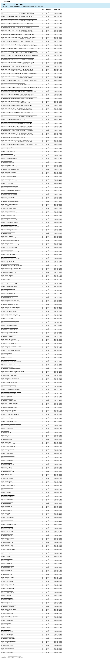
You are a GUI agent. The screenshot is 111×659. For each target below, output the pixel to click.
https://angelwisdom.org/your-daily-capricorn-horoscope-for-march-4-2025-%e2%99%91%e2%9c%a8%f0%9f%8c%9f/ (17, 134)
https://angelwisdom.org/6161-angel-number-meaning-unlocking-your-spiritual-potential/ (13, 308)
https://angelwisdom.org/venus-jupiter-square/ (7, 507)
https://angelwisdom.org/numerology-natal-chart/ (7, 557)
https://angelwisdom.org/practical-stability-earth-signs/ (8, 495)
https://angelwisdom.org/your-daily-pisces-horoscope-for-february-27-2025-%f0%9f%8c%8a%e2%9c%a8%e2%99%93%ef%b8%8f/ (19, 51)
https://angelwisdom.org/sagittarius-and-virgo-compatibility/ (9, 410)
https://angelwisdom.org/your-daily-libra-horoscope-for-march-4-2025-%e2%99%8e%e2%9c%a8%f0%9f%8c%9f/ (16, 140)
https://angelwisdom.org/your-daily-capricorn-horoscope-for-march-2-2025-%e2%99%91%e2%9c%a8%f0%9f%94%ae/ (17, 98)
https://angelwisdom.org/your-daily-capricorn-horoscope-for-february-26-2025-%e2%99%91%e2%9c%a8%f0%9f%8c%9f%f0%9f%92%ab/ (20, 26)
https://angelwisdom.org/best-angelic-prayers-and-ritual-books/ (9, 328)
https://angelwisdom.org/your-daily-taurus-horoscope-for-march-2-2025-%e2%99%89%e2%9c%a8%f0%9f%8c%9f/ (16, 109)
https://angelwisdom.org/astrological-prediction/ (7, 528)
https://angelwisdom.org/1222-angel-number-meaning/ (8, 343)
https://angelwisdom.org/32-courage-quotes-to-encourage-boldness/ (10, 282)
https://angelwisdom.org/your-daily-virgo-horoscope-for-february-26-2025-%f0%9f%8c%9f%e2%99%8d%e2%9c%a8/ (17, 38)
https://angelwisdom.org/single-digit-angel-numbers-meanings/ (9, 216)
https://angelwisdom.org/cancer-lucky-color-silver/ (7, 599)
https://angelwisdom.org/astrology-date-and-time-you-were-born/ (9, 616)
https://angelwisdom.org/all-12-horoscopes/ (6, 563)
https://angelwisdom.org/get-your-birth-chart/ (7, 531)
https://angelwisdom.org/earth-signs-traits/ (6, 653)
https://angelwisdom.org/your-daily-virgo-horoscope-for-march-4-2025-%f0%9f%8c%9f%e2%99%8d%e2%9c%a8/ (16, 147)
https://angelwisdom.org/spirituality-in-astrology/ (7, 464)
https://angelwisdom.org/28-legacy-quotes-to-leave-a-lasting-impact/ (10, 205)
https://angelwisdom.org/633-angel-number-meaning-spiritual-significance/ (11, 424)
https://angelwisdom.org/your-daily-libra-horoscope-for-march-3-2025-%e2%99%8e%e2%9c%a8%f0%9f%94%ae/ (16, 122)
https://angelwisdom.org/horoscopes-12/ (6, 468)
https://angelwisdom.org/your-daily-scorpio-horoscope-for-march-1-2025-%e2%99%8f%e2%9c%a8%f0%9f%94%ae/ (16, 90)
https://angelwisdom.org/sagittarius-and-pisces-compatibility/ (9, 360)
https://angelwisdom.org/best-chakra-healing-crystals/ (8, 289)
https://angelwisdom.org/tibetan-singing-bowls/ (7, 297)
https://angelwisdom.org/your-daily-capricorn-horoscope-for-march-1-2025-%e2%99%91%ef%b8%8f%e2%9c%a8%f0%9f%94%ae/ (19, 80)
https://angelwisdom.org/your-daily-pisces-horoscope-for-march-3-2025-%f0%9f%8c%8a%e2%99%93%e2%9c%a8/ (16, 123)
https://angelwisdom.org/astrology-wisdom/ (6, 425)
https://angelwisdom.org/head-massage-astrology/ (7, 645)
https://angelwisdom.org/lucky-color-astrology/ (7, 589)
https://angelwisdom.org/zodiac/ (5, 431)
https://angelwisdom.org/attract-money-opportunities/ (8, 621)
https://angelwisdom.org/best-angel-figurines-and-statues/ (8, 351)
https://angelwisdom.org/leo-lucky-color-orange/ (7, 606)
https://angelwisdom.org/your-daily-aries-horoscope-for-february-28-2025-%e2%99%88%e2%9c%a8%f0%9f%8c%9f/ (17, 59)
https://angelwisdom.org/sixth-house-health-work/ (7, 450)
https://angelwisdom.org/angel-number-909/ (7, 243)
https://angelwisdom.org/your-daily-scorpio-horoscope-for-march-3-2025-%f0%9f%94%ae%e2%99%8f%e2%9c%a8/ (16, 126)
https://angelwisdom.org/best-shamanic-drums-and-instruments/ (9, 290)
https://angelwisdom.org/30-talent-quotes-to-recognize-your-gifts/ (9, 222)
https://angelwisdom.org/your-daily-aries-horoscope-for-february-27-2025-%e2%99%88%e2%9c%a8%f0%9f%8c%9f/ (17, 41)
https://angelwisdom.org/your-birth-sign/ (6, 457)
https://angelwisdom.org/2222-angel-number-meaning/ (8, 280)
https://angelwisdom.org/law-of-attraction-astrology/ (8, 638)
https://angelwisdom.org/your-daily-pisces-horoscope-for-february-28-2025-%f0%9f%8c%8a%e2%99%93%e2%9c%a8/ (17, 69)
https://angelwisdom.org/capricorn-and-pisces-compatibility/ (9, 194)
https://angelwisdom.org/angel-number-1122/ (7, 279)
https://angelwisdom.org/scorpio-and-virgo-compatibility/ (8, 386)
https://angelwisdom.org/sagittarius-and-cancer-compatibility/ (9, 180)
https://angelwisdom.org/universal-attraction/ (7, 496)
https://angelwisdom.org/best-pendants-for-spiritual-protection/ (9, 296)
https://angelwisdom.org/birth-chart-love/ (6, 539)
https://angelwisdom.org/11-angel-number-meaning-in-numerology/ (10, 383)
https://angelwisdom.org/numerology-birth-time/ (7, 475)
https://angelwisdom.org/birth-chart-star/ (6, 610)
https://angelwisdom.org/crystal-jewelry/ (6, 353)
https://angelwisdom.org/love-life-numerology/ (7, 460)
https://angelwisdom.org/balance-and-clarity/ (7, 642)
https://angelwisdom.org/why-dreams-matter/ (7, 250)
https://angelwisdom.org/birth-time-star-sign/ (7, 613)
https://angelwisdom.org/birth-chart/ (5, 514)
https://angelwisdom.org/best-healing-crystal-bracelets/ (8, 354)
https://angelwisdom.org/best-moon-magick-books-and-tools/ (9, 390)
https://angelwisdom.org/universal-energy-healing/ (7, 493)
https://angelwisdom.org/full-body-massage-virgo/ (7, 584)
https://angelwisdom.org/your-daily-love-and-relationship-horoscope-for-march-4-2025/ (13, 137)
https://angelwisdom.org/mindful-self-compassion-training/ (9, 382)
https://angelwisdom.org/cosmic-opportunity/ (7, 649)
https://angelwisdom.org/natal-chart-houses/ (6, 570)
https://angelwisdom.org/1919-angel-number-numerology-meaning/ (10, 169)
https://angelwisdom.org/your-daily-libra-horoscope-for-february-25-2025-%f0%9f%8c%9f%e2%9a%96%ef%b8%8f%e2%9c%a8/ (18, 13)
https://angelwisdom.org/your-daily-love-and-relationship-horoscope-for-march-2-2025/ (13, 101)
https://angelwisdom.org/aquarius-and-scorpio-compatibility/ (9, 421)
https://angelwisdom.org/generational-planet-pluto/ (7, 482)
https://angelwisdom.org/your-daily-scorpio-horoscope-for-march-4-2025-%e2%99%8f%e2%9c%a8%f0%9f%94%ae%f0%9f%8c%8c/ (19, 144)
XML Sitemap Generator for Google (35, 6)
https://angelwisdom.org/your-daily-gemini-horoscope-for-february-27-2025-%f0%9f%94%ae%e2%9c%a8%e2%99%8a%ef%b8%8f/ (19, 45)
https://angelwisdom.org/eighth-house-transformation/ (8, 549)
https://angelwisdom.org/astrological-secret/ (6, 627)
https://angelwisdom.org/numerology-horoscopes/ (7, 538)
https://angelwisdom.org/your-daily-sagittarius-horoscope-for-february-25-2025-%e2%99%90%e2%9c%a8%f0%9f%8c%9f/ (17, 16)
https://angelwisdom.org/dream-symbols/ (6, 396)
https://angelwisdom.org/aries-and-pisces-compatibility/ (8, 248)
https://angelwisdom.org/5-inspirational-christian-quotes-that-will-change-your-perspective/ (13, 411)
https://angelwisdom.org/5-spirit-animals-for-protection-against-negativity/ (11, 190)
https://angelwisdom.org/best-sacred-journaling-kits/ (8, 254)
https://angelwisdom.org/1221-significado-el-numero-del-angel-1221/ (10, 184)
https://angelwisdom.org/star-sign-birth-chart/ (7, 527)
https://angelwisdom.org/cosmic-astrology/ (6, 571)
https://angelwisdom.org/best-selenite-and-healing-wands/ (8, 159)
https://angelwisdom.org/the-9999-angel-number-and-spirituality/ (9, 326)
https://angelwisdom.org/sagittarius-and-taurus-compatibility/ (9, 404)
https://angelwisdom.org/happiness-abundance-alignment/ (8, 641)
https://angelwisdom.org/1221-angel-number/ (7, 173)
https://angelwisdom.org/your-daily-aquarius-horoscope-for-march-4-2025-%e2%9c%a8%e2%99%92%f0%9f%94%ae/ (17, 130)
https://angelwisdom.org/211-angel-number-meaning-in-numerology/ (10, 301)
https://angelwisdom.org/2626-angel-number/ (7, 287)
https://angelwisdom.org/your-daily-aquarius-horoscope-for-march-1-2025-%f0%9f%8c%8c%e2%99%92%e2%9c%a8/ (17, 76)
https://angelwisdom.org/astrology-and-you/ (7, 564)
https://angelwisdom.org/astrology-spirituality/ (7, 553)
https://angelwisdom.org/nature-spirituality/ (6, 255)
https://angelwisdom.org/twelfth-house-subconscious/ (8, 560)
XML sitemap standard (24, 4)
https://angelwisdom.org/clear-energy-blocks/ (7, 635)
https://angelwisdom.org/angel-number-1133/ (7, 418)
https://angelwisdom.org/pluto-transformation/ (7, 486)
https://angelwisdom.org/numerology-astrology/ (7, 517)
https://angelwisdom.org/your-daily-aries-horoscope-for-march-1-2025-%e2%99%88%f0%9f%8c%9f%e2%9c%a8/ (16, 77)
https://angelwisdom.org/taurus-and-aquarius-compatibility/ (9, 193)
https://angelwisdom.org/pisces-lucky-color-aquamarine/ (8, 609)
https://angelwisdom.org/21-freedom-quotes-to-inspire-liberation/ (9, 304)
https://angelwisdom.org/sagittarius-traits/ (6, 439)
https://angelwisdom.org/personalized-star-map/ (7, 499)
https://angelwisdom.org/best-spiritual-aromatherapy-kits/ (8, 262)
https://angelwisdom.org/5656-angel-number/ (7, 198)
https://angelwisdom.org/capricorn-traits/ (6, 525)
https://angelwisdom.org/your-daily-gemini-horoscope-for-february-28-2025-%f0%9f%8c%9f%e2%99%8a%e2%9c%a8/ (17, 63)
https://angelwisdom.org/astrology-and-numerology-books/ (9, 407)
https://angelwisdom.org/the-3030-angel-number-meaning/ (9, 358)
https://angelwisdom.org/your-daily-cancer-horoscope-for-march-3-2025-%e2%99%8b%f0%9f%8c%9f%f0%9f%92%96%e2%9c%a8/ (19, 115)
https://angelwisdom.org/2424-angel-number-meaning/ (8, 257)
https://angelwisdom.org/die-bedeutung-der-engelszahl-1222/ (9, 152)
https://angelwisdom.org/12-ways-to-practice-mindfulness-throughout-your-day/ (11, 265)
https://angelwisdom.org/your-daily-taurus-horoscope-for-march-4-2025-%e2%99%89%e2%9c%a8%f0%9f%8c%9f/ (16, 145)
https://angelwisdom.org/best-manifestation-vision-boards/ (8, 208)
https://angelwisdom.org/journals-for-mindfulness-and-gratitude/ (9, 314)
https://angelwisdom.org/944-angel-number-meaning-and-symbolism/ (10, 389)
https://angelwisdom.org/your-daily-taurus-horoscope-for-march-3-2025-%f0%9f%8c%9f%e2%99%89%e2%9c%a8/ (16, 127)
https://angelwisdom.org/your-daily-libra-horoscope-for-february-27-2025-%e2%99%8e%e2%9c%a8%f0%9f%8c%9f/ (17, 49)
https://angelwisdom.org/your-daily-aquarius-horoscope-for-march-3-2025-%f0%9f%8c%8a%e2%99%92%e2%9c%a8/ (17, 112)
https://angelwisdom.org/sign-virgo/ (5, 461)
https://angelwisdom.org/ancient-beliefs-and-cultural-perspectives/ (9, 422)
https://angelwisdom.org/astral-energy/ (6, 630)
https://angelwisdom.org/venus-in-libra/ (6, 503)
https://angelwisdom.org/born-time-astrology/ (7, 598)
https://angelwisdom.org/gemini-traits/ (6, 432)
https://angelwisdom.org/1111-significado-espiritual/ (8, 364)
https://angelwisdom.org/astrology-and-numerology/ (8, 518)
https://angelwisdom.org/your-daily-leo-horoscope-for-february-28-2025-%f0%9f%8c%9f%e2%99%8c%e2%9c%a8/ (16, 66)
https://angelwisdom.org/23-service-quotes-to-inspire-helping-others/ (10, 378)
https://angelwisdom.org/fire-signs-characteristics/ (7, 652)
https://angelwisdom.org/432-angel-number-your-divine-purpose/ (9, 155)
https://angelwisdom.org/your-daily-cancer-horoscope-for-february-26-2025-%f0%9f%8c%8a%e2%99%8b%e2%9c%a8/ (17, 24)
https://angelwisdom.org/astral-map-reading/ (7, 634)
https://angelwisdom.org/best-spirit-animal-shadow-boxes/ (8, 272)
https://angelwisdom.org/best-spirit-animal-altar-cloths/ (8, 379)
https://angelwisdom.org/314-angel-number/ (7, 336)
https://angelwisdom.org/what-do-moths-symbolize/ (8, 151)
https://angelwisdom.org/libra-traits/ (5, 436)
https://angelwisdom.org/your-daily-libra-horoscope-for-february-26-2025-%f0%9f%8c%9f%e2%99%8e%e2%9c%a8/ (17, 31)
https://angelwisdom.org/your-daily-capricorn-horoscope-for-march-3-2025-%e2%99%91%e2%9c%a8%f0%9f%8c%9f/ (17, 116)
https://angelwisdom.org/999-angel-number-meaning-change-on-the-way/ (11, 392)
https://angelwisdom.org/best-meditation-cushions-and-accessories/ (10, 319)
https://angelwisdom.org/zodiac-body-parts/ (6, 506)
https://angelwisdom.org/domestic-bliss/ (6, 230)
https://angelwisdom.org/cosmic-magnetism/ (7, 631)
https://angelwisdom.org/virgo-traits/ (6, 435)
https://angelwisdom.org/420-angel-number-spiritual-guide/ (9, 325)
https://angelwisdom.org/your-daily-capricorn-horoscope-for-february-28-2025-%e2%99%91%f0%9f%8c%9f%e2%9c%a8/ (17, 62)
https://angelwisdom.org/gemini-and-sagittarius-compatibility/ (9, 375)
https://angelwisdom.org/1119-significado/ (6, 357)
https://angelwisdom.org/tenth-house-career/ (7, 453)
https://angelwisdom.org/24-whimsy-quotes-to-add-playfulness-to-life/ (10, 166)
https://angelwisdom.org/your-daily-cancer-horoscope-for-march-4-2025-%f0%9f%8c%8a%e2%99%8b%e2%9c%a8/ (16, 133)
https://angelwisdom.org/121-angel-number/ (7, 417)
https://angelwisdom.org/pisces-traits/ (6, 442)
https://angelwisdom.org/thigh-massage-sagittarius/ (7, 588)
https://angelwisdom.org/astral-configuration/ (7, 628)
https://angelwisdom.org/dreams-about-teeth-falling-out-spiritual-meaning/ (11, 361)
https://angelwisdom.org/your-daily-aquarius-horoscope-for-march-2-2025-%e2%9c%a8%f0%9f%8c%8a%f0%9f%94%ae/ (17, 94)
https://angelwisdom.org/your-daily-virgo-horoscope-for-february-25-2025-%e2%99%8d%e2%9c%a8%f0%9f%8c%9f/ (17, 20)
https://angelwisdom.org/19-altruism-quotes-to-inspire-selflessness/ (10, 414)
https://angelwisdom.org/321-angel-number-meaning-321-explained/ (10, 400)
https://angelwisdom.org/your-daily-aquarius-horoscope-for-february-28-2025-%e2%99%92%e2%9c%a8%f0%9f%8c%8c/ (17, 58)
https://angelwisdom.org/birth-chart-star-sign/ (7, 542)
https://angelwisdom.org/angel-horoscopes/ (6, 532)
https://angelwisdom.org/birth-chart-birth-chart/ (7, 592)
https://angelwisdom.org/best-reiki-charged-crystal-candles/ (9, 311)
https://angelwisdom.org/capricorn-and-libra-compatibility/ (9, 286)
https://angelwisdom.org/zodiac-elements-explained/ (8, 443)
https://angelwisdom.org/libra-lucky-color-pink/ (7, 603)
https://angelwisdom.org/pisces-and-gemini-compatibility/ (8, 322)
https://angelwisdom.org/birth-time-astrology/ (7, 520)
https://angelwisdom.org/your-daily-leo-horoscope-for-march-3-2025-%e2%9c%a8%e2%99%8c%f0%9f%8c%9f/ (16, 120)
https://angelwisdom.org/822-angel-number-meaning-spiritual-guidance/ (10, 219)
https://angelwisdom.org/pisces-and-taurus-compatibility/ (8, 215)
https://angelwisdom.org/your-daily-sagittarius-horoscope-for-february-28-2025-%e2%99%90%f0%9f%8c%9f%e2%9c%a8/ (17, 70)
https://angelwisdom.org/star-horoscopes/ (6, 463)
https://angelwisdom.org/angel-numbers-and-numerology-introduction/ (10, 307)
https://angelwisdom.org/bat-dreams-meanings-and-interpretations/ (10, 333)
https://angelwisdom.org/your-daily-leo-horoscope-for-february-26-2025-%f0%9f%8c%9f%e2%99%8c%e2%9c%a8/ (16, 30)
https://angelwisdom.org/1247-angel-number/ (7, 183)
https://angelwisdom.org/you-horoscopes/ (6, 467)
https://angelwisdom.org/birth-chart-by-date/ (7, 620)
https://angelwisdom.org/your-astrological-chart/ (7, 449)
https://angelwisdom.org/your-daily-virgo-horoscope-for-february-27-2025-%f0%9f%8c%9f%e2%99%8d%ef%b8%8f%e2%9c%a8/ (18, 56)
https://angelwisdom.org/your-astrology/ (6, 454)
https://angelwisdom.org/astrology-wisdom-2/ (7, 535)
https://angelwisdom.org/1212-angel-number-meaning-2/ (8, 197)
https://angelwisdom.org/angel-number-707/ (7, 233)
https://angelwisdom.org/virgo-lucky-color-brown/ (7, 471)
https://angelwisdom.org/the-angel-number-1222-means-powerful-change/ (11, 268)
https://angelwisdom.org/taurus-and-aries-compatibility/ (8, 339)
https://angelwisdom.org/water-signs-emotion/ (7, 428)
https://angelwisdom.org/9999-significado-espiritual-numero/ (9, 247)
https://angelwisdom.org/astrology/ (5, 513)
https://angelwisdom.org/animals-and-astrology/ (7, 617)
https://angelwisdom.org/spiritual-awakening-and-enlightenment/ (9, 186)
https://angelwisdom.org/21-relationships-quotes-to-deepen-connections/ (10, 148)
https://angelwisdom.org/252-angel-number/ (7, 275)
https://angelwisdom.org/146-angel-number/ (7, 236)
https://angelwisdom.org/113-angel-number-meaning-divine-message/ (10, 315)
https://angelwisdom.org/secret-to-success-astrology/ (8, 485)
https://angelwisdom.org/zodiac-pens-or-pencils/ (7, 165)
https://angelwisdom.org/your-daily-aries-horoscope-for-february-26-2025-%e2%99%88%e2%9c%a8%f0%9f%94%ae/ (17, 23)
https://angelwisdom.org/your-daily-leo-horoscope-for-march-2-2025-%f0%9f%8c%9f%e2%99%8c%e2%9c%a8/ (16, 102)
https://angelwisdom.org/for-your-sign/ (6, 578)
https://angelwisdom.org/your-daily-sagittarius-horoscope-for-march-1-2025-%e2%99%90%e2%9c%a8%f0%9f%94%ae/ (17, 88)
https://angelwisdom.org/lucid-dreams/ (6, 191)
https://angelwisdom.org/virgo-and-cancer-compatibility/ (8, 393)
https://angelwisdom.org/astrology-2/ (6, 623)
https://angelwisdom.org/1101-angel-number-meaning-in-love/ (9, 212)
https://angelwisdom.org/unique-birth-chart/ (7, 474)
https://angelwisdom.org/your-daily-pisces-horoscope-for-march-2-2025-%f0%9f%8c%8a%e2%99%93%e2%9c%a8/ (16, 105)
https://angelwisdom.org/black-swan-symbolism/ (7, 261)
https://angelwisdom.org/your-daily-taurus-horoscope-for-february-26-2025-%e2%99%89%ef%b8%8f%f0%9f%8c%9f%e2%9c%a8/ (19, 37)
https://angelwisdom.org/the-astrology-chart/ (7, 488)
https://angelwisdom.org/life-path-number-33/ (7, 154)
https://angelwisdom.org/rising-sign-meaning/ (7, 559)
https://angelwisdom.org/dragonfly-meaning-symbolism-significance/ (10, 240)
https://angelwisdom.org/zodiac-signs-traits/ (6, 510)
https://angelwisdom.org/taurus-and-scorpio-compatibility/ (8, 385)
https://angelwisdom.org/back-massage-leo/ (6, 574)
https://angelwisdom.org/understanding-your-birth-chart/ (8, 524)
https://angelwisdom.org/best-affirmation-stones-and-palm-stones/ (9, 347)
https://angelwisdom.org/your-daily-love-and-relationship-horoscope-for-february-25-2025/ (13, 10)
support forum (21, 657)
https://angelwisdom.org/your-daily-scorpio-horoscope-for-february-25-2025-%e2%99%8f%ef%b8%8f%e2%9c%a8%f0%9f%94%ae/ (19, 17)
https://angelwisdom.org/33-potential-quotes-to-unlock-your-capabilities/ (10, 258)
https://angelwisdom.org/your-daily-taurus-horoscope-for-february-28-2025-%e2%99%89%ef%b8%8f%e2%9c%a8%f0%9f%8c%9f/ (19, 73)
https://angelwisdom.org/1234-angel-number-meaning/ (8, 372)
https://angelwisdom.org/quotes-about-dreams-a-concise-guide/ (9, 204)
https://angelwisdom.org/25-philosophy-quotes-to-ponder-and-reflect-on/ (10, 244)
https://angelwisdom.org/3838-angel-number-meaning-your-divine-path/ (10, 350)
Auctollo (43, 6)
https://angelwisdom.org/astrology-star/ (6, 595)
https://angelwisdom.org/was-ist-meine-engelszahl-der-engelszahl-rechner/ (11, 368)
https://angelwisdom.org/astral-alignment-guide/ (7, 648)
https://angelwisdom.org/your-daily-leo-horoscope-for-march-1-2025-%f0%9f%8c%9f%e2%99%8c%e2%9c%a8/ (16, 84)
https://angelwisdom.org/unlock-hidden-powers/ (7, 489)
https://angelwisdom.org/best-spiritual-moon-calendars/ (8, 211)
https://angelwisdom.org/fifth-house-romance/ (7, 545)
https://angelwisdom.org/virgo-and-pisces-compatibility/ (8, 218)
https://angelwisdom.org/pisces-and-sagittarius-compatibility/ (9, 229)
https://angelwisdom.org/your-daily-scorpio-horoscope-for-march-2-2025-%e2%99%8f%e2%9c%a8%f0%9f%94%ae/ (16, 108)
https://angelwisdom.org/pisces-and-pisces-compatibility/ (8, 176)
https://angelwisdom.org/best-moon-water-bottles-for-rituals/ (9, 283)
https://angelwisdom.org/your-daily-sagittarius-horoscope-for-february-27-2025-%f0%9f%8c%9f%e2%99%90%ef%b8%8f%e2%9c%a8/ (19, 52)
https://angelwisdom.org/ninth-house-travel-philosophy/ (8, 552)
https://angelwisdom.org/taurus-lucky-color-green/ (7, 602)
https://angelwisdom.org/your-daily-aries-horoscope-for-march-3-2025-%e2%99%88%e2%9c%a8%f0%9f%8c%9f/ (16, 113)
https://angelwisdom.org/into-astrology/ (6, 556)
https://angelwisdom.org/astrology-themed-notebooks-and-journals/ (10, 300)
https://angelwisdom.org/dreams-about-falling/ (7, 223)
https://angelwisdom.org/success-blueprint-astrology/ (8, 500)
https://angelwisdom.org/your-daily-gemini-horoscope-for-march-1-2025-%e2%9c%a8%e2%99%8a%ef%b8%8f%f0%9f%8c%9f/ (18, 81)
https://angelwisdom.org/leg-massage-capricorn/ (7, 585)
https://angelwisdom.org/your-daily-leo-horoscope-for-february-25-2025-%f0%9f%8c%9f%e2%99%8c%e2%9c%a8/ (16, 12)
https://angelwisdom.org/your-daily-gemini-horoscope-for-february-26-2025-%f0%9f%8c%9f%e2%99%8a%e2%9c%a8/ (17, 27)
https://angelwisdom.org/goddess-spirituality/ (7, 276)
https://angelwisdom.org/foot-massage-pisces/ (7, 596)
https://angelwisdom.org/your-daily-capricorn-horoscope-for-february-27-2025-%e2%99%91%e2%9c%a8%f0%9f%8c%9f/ (17, 44)
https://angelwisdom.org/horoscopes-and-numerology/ (8, 456)
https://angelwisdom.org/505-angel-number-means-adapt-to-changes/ (10, 226)
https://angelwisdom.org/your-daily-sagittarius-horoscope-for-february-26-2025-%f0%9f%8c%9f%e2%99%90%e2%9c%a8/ (17, 34)
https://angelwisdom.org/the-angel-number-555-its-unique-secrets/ (10, 340)
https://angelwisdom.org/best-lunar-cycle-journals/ (7, 162)
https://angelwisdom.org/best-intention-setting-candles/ (8, 293)
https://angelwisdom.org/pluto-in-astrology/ (6, 481)
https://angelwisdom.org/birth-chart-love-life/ (7, 567)
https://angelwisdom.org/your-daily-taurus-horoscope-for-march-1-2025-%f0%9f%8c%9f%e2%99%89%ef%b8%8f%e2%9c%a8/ (18, 91)
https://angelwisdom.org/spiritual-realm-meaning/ (7, 179)
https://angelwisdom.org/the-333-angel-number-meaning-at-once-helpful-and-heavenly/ (12, 371)
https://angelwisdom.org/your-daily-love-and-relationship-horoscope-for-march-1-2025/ (13, 83)
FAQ (16, 657)
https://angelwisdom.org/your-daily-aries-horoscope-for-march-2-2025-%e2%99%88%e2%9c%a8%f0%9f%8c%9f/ (16, 95)
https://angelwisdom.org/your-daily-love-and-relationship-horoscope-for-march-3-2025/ (13, 119)
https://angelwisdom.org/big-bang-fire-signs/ (7, 624)
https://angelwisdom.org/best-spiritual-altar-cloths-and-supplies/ (9, 332)
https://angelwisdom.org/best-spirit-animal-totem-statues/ (8, 397)
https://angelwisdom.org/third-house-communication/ (8, 446)
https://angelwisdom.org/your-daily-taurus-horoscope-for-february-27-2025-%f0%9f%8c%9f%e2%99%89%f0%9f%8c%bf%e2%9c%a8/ (19, 55)
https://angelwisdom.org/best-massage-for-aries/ (7, 566)
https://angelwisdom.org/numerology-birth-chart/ (7, 521)
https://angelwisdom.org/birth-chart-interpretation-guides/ (8, 172)
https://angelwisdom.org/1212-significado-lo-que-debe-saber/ (9, 329)
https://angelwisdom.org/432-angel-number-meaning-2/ (8, 237)
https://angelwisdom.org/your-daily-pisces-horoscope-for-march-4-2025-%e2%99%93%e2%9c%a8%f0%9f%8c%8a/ (16, 141)
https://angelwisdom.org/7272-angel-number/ (7, 318)
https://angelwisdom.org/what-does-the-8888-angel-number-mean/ (10, 269)
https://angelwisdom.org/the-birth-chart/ (6, 492)
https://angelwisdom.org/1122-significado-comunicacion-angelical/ (10, 251)
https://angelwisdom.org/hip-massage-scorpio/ (7, 581)
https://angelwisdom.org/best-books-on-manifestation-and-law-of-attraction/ (11, 346)
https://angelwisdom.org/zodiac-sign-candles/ (7, 415)
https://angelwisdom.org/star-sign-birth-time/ (7, 478)
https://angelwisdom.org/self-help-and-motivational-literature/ (9, 158)
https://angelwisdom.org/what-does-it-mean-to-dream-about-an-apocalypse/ (11, 365)
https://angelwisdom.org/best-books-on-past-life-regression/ (9, 225)
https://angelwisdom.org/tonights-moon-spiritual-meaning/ (8, 187)
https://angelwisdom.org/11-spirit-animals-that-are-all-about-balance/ (10, 201)
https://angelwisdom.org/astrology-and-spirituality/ (7, 546)
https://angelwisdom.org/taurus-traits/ (6, 429)
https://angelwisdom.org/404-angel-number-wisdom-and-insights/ (9, 403)
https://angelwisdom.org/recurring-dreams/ (6, 161)
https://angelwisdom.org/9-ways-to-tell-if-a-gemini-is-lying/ (9, 294)
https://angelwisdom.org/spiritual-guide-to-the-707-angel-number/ (10, 321)
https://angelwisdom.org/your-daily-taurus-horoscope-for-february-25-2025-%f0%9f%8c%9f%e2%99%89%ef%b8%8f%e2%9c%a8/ (19, 19)
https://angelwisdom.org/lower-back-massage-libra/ (8, 577)
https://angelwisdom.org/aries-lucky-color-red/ (7, 591)
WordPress (18, 6)
